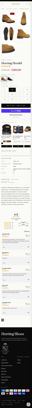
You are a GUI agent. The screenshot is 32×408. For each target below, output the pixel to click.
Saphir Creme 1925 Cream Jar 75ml (6, 136)
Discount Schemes (6, 377)
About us (3, 374)
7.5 (27, 90)
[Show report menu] (28, 247)
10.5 (12, 99)
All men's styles (12, 8)
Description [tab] (5, 179)
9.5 (27, 94)
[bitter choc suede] (10, 79)
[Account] (26, 3)
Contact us (4, 360)
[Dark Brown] (8, 141)
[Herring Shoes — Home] (16, 4)
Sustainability (4, 380)
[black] (2, 143)
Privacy (3, 402)
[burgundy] (10, 141)
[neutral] (2, 141)
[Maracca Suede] (4, 79)
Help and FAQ (4, 362)
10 (4, 99)
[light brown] (6, 141)
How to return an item (6, 365)
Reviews (3, 368)
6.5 (12, 90)
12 (27, 99)
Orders (19, 360)
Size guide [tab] (14, 179)
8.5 (12, 94)
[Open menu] (2, 3)
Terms (10, 402)
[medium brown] (4, 141)
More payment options (16, 115)
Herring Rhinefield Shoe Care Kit (18, 136)
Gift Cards (3, 371)
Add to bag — (16, 105)
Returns (17, 402)
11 (19, 99)
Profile (18, 362)
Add (7, 146)
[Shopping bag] (29, 3)
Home (2, 8)
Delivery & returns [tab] (8, 182)
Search (3, 382)
